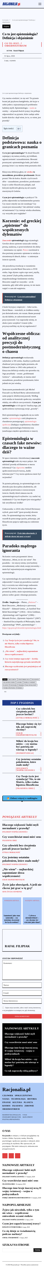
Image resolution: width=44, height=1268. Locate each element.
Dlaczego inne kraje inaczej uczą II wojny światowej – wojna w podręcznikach (21, 1050)
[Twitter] (11, 1155)
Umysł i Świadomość (10, 1238)
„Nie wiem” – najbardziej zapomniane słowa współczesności (17, 873)
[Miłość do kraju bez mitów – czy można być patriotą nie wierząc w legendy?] (8, 745)
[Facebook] (5, 1155)
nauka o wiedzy (29, 682)
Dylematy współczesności (26, 769)
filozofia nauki (9, 682)
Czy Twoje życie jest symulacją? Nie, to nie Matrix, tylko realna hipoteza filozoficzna (28, 780)
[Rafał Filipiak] (4, 50)
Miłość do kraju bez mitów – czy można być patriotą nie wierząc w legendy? (27, 745)
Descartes (12, 679)
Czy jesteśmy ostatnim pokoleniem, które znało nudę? (28, 762)
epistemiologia (24, 679)
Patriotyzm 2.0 (25, 753)
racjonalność (31, 685)
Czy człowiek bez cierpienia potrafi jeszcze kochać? (25, 711)
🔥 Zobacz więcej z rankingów (22, 798)
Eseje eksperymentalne (27, 734)
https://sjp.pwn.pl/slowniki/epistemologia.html (21, 628)
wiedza (30, 172)
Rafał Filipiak (18, 51)
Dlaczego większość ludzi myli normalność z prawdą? (19, 1171)
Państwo (32, 602)
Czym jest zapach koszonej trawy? (21, 1223)
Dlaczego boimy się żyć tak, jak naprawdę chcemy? (29, 726)
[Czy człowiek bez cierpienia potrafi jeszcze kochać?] (8, 712)
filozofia (35, 679)
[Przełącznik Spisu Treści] (17, 129)
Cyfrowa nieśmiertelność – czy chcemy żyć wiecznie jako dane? (32, 919)
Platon (25, 250)
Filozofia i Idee (25, 788)
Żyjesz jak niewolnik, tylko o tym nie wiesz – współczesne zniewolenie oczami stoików (20, 1212)
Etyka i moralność (27, 718)
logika (19, 682)
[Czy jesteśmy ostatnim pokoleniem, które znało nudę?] (8, 763)
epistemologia (15, 418)
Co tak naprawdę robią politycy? (21, 1070)
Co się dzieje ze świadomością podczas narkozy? (18, 1232)
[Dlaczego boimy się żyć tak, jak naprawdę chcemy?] (8, 727)
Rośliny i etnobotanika (12, 1227)
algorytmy (20, 468)
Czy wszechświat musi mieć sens (21, 836)
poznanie (13, 685)
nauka (32, 108)
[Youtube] (17, 1155)
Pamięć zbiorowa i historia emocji (16, 1198)
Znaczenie (6, 240)
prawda (21, 685)
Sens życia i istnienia (12, 892)
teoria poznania (9, 688)
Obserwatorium (16, 46)
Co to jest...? (6, 20)
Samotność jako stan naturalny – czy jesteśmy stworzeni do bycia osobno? (12, 919)
